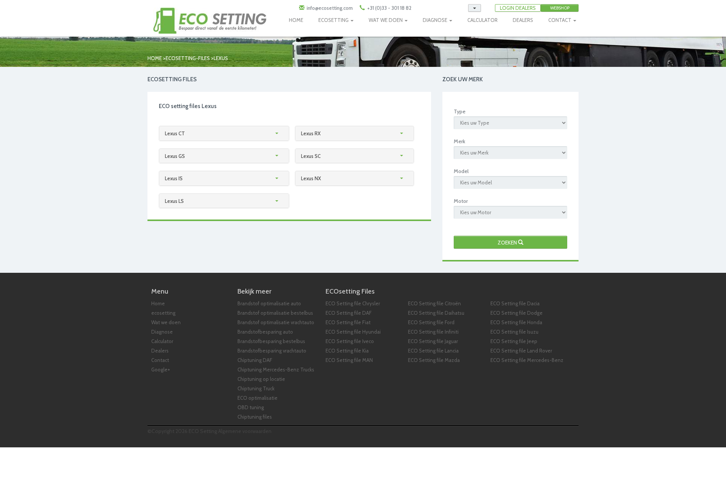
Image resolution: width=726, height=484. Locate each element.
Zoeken (508, 242)
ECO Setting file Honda (516, 322)
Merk (459, 141)
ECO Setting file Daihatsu (436, 313)
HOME (296, 20)
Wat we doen (166, 322)
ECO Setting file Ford (431, 322)
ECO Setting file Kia (347, 351)
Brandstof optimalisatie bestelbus (275, 313)
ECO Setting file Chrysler (353, 303)
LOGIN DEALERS (518, 8)
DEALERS (523, 20)
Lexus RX (311, 133)
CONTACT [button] (560, 20)
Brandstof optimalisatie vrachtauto (275, 322)
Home (154, 58)
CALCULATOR (482, 20)
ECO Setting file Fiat (348, 322)
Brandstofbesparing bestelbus (271, 341)
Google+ (160, 369)
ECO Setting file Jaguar (433, 341)
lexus (221, 58)
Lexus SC (311, 156)
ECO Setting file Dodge (516, 313)
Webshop (559, 8)
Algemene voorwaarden (244, 431)
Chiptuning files (254, 417)
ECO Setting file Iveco (350, 341)
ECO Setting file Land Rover (521, 351)
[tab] (224, 133)
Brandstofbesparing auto (265, 332)
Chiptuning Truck (256, 388)
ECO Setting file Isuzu (514, 332)
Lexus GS (175, 156)
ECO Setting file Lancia (433, 351)
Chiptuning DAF (254, 360)
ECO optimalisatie (257, 398)
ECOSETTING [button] (334, 20)
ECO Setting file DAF (349, 313)
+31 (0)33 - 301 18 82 (388, 8)
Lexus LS (174, 201)
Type (459, 111)
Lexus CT (175, 133)
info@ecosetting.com (330, 8)
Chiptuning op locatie (261, 379)
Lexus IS (174, 178)
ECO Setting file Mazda (434, 360)
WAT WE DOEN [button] (386, 20)
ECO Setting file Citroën (434, 303)
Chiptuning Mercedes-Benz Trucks (275, 369)
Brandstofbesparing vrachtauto (271, 351)
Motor (461, 201)
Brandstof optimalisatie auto (269, 303)
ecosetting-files (188, 58)
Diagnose (162, 332)
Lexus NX (311, 178)
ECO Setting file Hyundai (353, 332)
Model (461, 171)
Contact (160, 360)
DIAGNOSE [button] (435, 20)
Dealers (160, 351)
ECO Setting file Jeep (513, 341)
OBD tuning (250, 407)
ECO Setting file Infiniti (433, 332)
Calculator (162, 341)
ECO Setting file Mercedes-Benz (526, 360)
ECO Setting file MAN (349, 360)
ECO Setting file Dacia (515, 303)
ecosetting (163, 313)
